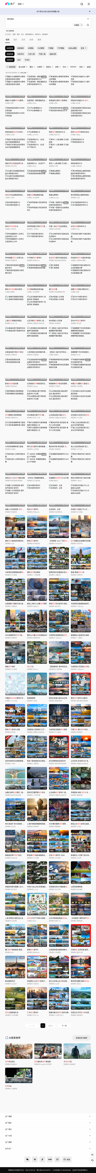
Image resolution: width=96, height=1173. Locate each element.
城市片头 (38, 34)
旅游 (14, 34)
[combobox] (21, 4)
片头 (22, 34)
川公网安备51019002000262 (61, 1170)
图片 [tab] (15, 39)
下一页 (64, 1025)
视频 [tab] (7, 39)
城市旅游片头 (29, 34)
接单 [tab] (31, 39)
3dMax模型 (72, 48)
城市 (18, 34)
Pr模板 (50, 48)
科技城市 (45, 34)
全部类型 (10, 48)
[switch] (78, 25)
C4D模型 (41, 48)
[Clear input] (88, 19)
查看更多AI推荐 (81, 1038)
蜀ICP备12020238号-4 (44, 1170)
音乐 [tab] (23, 39)
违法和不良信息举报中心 (80, 1170)
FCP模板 (61, 48)
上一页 (31, 1025)
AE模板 (30, 48)
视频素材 (20, 48)
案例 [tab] (39, 39)
